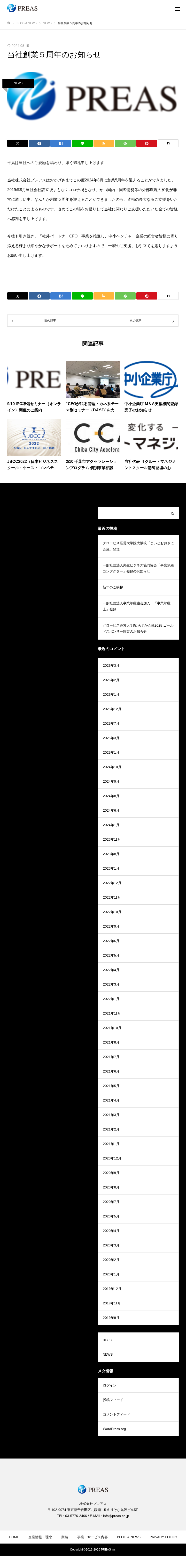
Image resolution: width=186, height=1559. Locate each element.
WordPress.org (114, 1429)
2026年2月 (111, 680)
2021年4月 (111, 1100)
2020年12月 (112, 1158)
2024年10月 (112, 767)
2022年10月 (112, 912)
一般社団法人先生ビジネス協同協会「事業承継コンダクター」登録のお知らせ (138, 568)
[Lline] (82, 143)
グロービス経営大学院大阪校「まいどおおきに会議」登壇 (138, 546)
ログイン (109, 1385)
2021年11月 (112, 1013)
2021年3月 (111, 1115)
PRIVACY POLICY (163, 1537)
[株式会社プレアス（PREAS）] (22, 8)
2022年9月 (111, 926)
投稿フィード (113, 1400)
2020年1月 (111, 1274)
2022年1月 (111, 999)
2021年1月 (111, 1144)
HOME (14, 1537)
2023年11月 (112, 839)
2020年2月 (111, 1260)
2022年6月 (111, 941)
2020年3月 (111, 1245)
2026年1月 (111, 694)
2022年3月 (111, 984)
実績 (64, 1537)
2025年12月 (112, 709)
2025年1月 (111, 752)
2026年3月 (111, 665)
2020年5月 (111, 1216)
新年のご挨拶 (113, 587)
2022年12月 (112, 883)
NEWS (18, 83)
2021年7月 (111, 1057)
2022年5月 (111, 955)
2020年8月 (111, 1187)
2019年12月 (112, 1289)
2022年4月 (111, 970)
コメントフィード (116, 1414)
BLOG (107, 1340)
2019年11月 (112, 1303)
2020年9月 (111, 1173)
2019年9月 (111, 1318)
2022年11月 (112, 897)
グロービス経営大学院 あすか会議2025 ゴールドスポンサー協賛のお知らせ (138, 628)
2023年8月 (111, 854)
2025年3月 (111, 738)
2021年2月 (111, 1129)
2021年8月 (111, 1042)
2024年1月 (111, 825)
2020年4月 (111, 1231)
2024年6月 (111, 810)
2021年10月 (112, 1028)
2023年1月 (111, 868)
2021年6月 (111, 1071)
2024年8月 (111, 796)
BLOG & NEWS (128, 1537)
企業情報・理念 (40, 1537)
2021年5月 (111, 1086)
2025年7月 (111, 723)
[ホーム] (8, 23)
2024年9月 (111, 781)
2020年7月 (111, 1202)
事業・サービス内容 (92, 1537)
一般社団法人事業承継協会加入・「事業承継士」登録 (136, 606)
